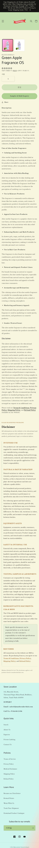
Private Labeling (9, 739)
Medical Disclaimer (10, 769)
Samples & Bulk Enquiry (19, 96)
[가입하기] (32, 828)
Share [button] (6, 102)
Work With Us (9, 803)
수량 (3, 74)
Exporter (7, 735)
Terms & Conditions (21, 408)
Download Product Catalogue (14, 813)
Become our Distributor (12, 793)
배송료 (15, 70)
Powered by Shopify (25, 847)
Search (6, 725)
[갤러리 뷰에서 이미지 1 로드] (7, 45)
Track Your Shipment (11, 808)
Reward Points (9, 798)
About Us (7, 730)
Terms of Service (10, 759)
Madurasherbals (17, 847)
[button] (2, 21)
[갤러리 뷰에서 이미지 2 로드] (19, 45)
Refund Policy (30, 410)
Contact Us (8, 744)
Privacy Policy (25, 658)
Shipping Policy (14, 410)
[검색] (31, 21)
